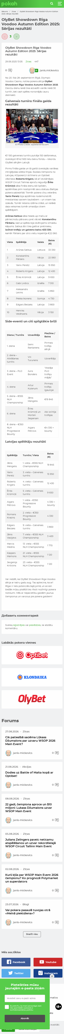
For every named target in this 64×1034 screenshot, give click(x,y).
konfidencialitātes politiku (21, 1010)
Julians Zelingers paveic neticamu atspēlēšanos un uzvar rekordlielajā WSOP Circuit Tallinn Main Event (30, 843)
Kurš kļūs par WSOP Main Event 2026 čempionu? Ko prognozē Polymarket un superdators (31, 878)
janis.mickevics (49, 70)
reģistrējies (19, 625)
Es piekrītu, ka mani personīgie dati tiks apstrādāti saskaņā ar (25, 1008)
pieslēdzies (35, 625)
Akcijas (26, 767)
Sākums (5, 11)
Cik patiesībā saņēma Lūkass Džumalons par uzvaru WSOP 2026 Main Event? (30, 741)
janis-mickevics (22, 753)
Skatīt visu (32, 934)
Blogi (26, 904)
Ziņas (14, 11)
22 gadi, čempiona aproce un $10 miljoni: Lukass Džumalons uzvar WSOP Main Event (28, 808)
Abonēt (25, 1018)
